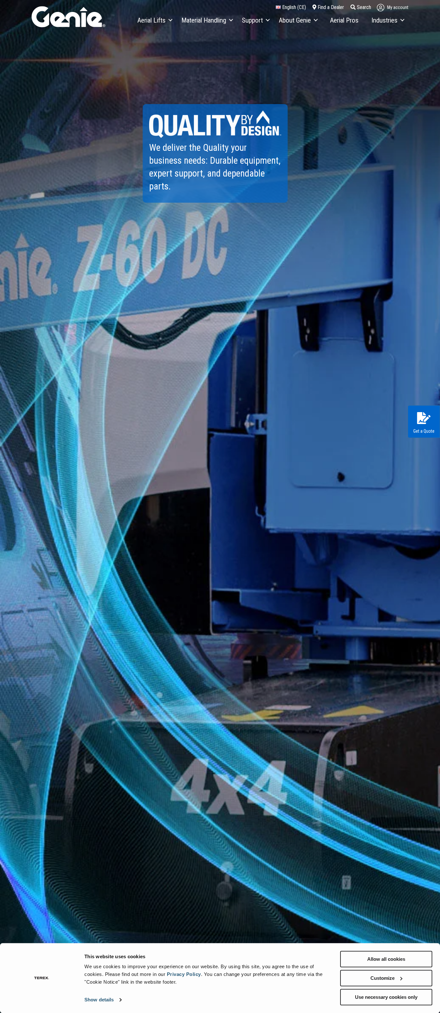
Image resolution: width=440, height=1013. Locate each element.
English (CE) (293, 7)
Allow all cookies (386, 959)
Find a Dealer (330, 7)
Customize (382, 978)
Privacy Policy (184, 974)
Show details (99, 1000)
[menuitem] (154, 21)
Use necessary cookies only (386, 997)
